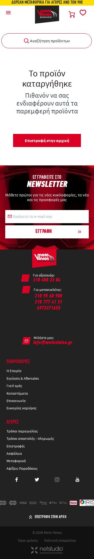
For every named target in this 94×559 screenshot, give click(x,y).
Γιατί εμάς (14, 385)
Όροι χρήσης (28, 540)
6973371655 (48, 308)
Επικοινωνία (16, 400)
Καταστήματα (17, 393)
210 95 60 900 (48, 296)
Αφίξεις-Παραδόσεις (22, 468)
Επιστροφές (16, 446)
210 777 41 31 (48, 302)
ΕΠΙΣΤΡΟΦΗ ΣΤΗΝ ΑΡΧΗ (51, 517)
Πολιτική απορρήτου (60, 540)
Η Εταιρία (14, 370)
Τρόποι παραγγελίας (22, 431)
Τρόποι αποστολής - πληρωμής (30, 438)
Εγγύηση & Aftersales (23, 378)
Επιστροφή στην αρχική (47, 140)
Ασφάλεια (14, 453)
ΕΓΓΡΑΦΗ (44, 231)
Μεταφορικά (16, 460)
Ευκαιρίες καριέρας (22, 408)
